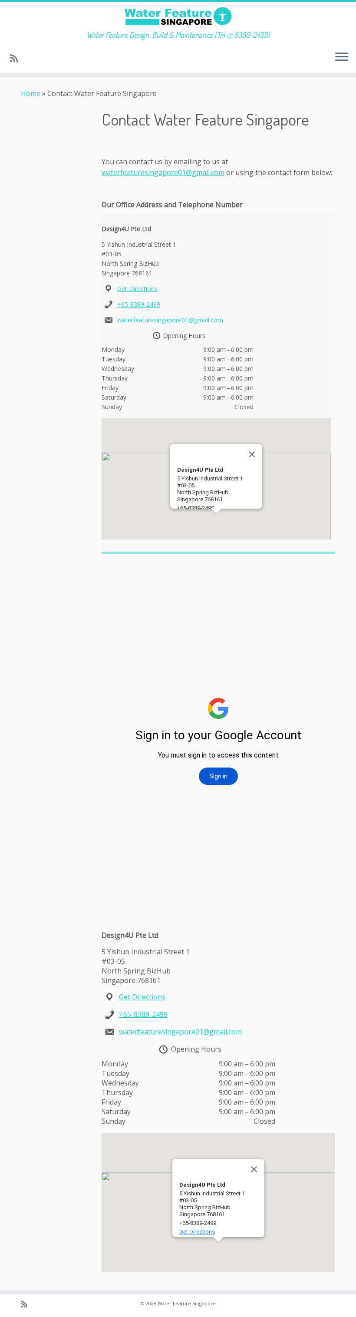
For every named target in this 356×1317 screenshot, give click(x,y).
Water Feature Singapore (187, 1303)
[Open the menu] (341, 57)
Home (30, 93)
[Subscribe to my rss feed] (16, 58)
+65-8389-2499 (138, 304)
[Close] (251, 454)
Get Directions (137, 289)
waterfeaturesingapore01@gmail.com (163, 172)
